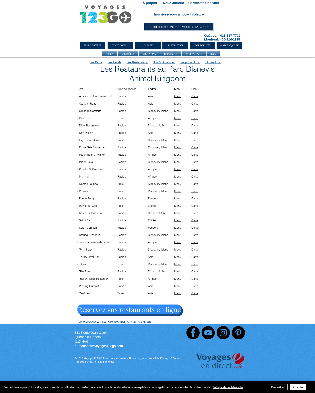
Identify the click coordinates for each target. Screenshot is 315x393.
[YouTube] (208, 332)
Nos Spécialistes (164, 62)
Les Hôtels (114, 62)
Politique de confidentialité (228, 387)
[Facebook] (193, 332)
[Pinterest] (238, 332)
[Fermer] (310, 387)
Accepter (298, 387)
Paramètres (278, 387)
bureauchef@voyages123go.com (99, 346)
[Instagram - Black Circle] (223, 332)
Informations (213, 62)
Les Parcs (96, 62)
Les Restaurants (137, 62)
